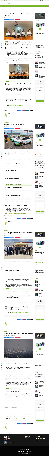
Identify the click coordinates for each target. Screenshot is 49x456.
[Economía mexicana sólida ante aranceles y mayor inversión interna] (36, 71)
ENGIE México (7, 41)
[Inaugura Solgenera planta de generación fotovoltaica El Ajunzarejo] (18, 249)
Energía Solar (6, 230)
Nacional (5, 331)
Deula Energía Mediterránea (21, 315)
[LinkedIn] (1, 47)
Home (3, 6)
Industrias (26, 6)
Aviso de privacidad (24, 451)
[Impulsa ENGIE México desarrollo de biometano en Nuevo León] (18, 30)
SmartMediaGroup (28, 453)
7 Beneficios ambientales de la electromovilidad (16, 105)
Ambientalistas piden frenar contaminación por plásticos (17, 388)
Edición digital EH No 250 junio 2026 (40, 20)
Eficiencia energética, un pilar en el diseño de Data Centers (17, 213)
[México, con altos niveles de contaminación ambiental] (18, 348)
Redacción (10, 113)
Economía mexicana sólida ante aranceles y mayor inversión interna (42, 71)
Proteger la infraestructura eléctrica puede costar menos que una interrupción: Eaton (16, 0)
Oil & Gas (11, 6)
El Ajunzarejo (27, 315)
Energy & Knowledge (21, 6)
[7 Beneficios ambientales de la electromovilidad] (18, 139)
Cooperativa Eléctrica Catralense (13, 315)
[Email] (1, 51)
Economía (30, 6)
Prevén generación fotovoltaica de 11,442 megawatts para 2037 (17, 288)
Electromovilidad (6, 122)
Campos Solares (6, 315)
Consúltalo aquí (27, 437)
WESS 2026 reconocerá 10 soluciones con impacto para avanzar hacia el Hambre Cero (39, 48)
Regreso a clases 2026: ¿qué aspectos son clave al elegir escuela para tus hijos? (42, 67)
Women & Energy (35, 6)
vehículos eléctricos (9, 215)
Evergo (5, 215)
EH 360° (39, 6)
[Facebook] (1, 43)
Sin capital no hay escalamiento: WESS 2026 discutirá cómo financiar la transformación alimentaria (39, 51)
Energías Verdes (15, 6)
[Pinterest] (1, 49)
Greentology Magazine (39, 154)
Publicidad (29, 451)
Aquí (40, 247)
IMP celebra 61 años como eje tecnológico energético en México (42, 62)
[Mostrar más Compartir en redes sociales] (20, 19)
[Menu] (1, 6)
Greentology (43, 6)
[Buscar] (44, 0)
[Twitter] (1, 45)
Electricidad (6, 6)
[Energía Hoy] (8, 3)
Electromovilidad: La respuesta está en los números (16, 184)
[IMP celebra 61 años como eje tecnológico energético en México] (36, 62)
